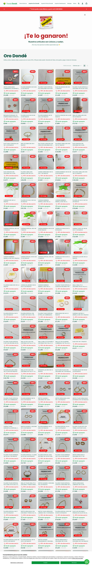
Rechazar (74, 562)
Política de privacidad (77, 558)
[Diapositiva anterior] (4, 9)
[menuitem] (23, 3)
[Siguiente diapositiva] (86, 9)
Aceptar (45, 562)
